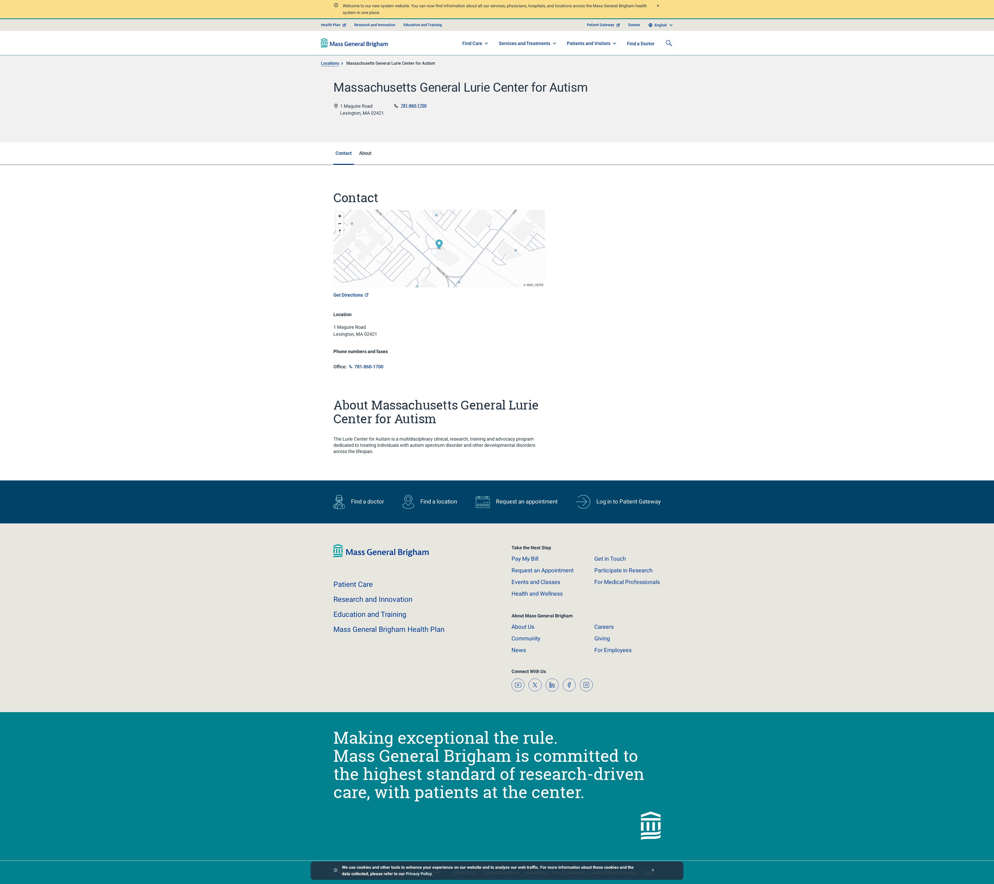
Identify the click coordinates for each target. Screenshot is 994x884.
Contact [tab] (343, 153)
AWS (530, 284)
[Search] (669, 43)
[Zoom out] (339, 223)
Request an (542, 570)
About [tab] (365, 153)
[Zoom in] (339, 216)
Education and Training (423, 25)
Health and (537, 593)
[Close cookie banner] (653, 870)
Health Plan (330, 25)
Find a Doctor (640, 43)
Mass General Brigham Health (388, 629)
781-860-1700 (414, 105)
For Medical (627, 582)
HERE (539, 284)
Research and (372, 599)
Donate (634, 25)
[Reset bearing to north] (339, 231)
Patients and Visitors (588, 43)
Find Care (472, 43)
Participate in (623, 570)
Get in (610, 559)
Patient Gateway (600, 25)
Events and (535, 582)
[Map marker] (439, 245)
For (613, 650)
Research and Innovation (374, 25)
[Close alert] (658, 6)
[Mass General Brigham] (354, 43)
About (522, 627)
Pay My (524, 559)
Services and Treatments (524, 43)
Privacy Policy (419, 873)
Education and (369, 614)
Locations (330, 63)
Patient (353, 584)
